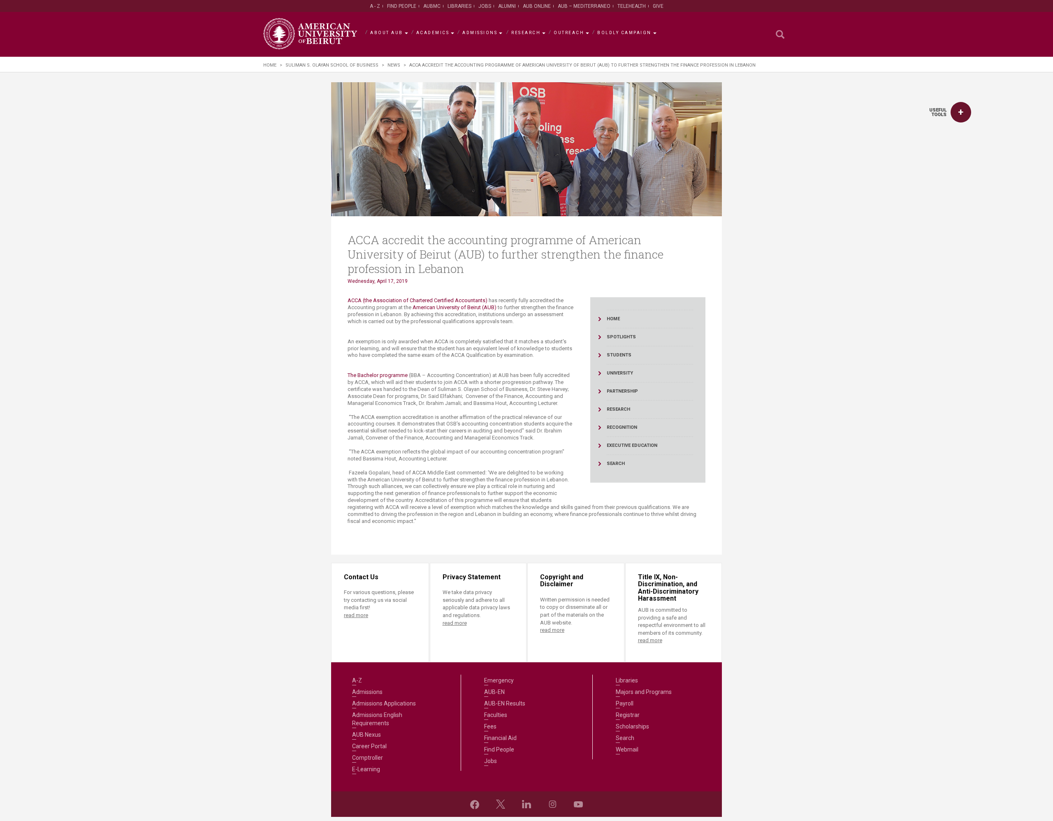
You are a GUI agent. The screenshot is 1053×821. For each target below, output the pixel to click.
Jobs (484, 6)
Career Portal (369, 746)
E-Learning (366, 769)
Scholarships (632, 726)
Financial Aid (500, 738)
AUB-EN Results (504, 703)
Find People (401, 6)
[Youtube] (578, 804)
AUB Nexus (366, 734)
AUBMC (432, 6)
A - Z (375, 6)
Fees (490, 726)
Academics (433, 32)
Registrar (628, 715)
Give (658, 6)
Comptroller (367, 757)
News (393, 65)
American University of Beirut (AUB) (454, 307)
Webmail (627, 749)
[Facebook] (474, 804)
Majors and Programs (644, 692)
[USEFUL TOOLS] (961, 112)
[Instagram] (552, 804)
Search (625, 738)
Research (525, 32)
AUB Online (537, 6)
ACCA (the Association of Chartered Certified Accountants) (417, 300)
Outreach (569, 32)
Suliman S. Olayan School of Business (331, 65)
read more (356, 615)
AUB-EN (494, 692)
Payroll (624, 703)
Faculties (495, 715)
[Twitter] (500, 804)
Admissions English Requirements (377, 719)
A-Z (357, 680)
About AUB (386, 32)
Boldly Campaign (624, 32)
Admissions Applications (384, 703)
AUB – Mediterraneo (584, 6)
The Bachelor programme (378, 375)
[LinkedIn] (526, 804)
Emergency (499, 680)
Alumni (507, 6)
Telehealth (631, 6)
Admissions (479, 32)
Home (269, 65)
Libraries (459, 6)
